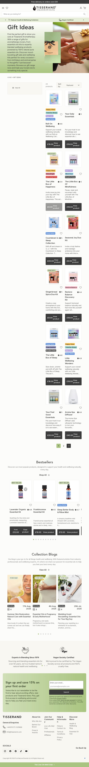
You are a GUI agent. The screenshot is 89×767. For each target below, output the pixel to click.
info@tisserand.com (14, 732)
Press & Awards (35, 731)
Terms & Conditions (61, 733)
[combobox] (44, 14)
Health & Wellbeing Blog (73, 726)
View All (42, 570)
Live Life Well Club (49, 727)
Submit (66, 692)
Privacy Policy (61, 698)
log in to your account (68, 700)
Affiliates (47, 735)
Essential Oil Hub (73, 733)
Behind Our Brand (36, 726)
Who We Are (36, 721)
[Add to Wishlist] (61, 114)
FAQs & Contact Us (61, 727)
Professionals (49, 732)
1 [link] (58, 446)
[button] (44, 764)
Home (9, 77)
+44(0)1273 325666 (14, 727)
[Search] (84, 14)
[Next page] (69, 446)
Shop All (43, 475)
